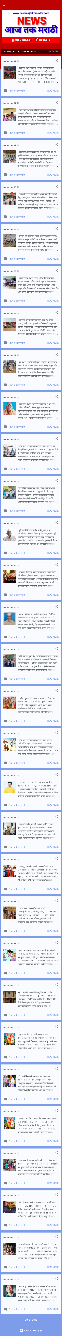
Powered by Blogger (33, 1330)
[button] (57, 61)
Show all (53, 51)
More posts (31, 1320)
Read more (53, 90)
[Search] (58, 5)
